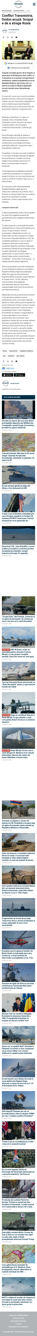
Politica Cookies (18, 1318)
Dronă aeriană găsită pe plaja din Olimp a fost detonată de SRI (16, 487)
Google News (9, 368)
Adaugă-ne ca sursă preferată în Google (20, 63)
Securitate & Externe (18, 10)
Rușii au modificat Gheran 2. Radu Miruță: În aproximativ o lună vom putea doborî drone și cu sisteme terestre (18, 718)
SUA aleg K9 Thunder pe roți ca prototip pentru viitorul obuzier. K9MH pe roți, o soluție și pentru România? (18, 1113)
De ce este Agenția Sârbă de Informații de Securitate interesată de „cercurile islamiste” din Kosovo (18, 1171)
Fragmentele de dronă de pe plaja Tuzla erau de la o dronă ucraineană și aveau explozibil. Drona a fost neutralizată (18, 921)
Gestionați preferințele (18, 1321)
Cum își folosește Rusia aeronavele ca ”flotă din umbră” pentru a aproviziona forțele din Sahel (18, 684)
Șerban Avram (14, 29)
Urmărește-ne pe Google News (20, 68)
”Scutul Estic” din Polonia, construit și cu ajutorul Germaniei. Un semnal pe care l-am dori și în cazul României (18, 618)
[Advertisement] (18, 576)
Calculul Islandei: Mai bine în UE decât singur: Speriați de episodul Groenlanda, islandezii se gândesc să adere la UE (18, 456)
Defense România (6, 10)
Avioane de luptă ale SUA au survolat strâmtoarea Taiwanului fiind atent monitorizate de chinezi (18, 985)
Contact (18, 1324)
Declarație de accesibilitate (18, 1327)
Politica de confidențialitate (18, 1315)
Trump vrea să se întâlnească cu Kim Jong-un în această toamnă (18, 1142)
